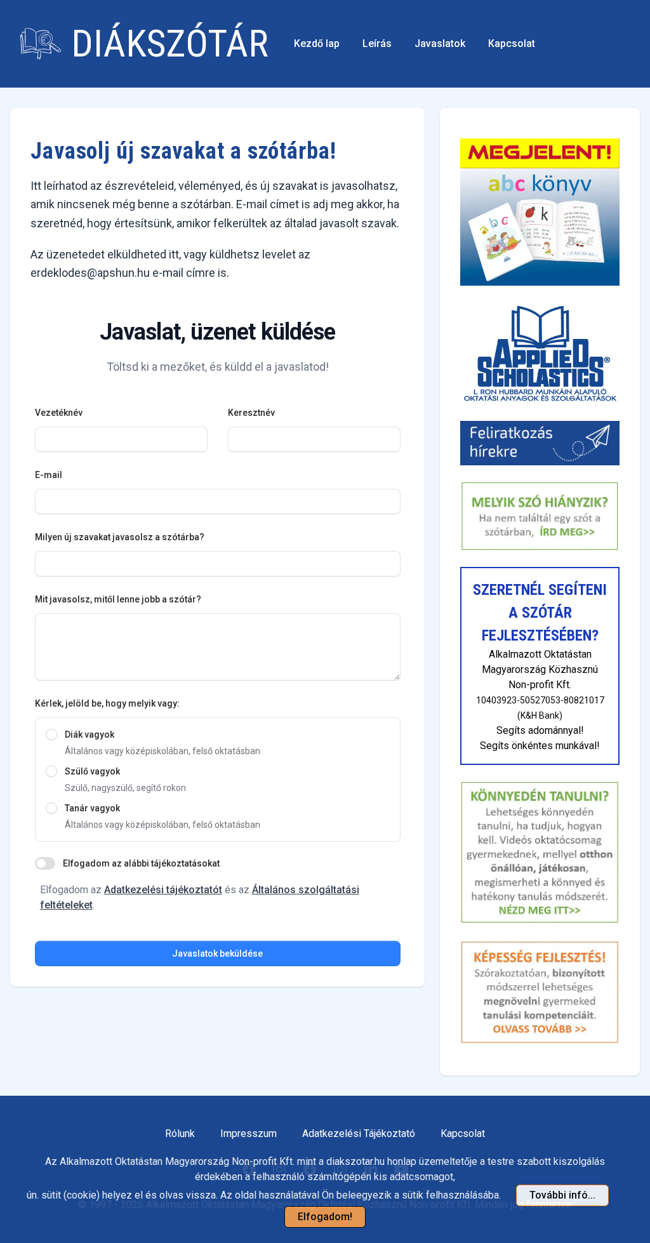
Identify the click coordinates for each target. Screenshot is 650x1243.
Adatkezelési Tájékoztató (358, 1133)
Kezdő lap (317, 43)
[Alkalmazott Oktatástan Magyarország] (540, 353)
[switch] (45, 863)
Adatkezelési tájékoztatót (163, 890)
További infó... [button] (562, 1195)
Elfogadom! (325, 1217)
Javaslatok (440, 43)
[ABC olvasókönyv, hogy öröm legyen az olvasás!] (540, 212)
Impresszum (248, 1133)
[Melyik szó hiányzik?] (540, 516)
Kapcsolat (511, 43)
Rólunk (180, 1133)
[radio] (51, 734)
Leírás (377, 43)
